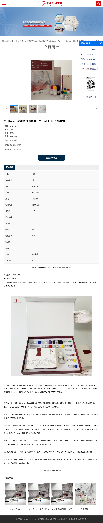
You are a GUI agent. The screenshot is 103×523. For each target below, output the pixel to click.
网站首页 (19, 41)
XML (58, 519)
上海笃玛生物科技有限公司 (46, 519)
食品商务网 (82, 519)
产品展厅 (29, 41)
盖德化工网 (73, 519)
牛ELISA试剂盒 (53, 41)
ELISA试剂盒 (40, 41)
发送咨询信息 (51, 158)
